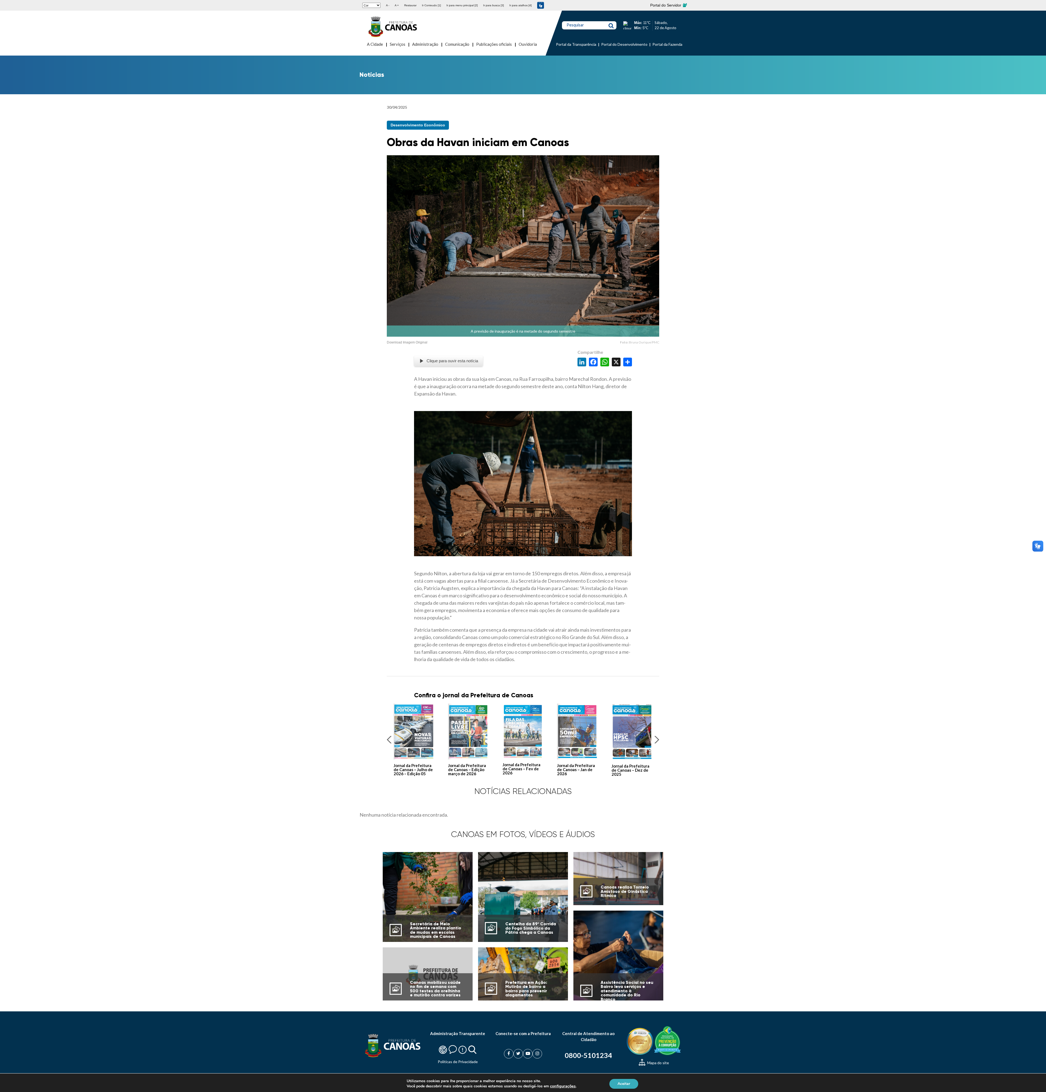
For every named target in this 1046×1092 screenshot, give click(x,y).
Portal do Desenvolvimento (624, 44)
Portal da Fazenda (667, 44)
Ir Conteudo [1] (431, 5)
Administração (425, 44)
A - (387, 5)
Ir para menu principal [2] (462, 5)
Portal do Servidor (666, 5)
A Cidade (375, 44)
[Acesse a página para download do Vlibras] (540, 5)
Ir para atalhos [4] (520, 5)
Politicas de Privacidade (458, 1061)
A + (397, 5)
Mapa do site (657, 1062)
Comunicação (457, 44)
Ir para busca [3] (493, 5)
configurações (563, 1086)
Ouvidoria (528, 44)
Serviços (397, 44)
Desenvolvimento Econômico (418, 125)
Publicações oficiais (494, 44)
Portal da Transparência (576, 44)
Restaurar (410, 5)
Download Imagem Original (407, 342)
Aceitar (624, 1083)
